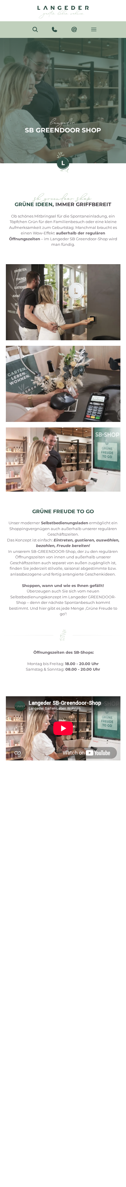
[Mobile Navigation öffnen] (94, 29)
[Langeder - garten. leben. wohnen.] (63, 10)
